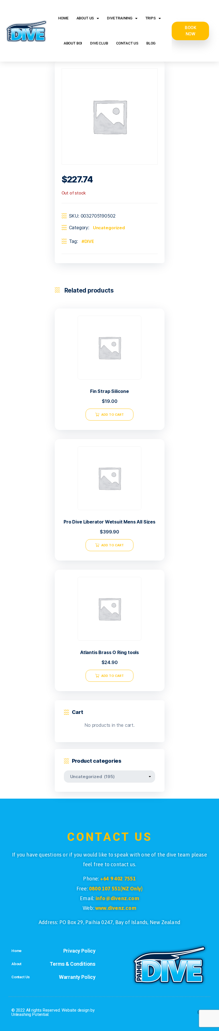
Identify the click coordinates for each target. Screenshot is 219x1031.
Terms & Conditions (73, 964)
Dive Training (119, 18)
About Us (85, 18)
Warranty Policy (77, 977)
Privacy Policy (79, 951)
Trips (150, 18)
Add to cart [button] (112, 415)
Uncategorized (109, 227)
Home (63, 18)
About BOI (73, 43)
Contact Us (127, 43)
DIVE (89, 241)
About (16, 964)
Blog (150, 43)
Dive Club (99, 43)
